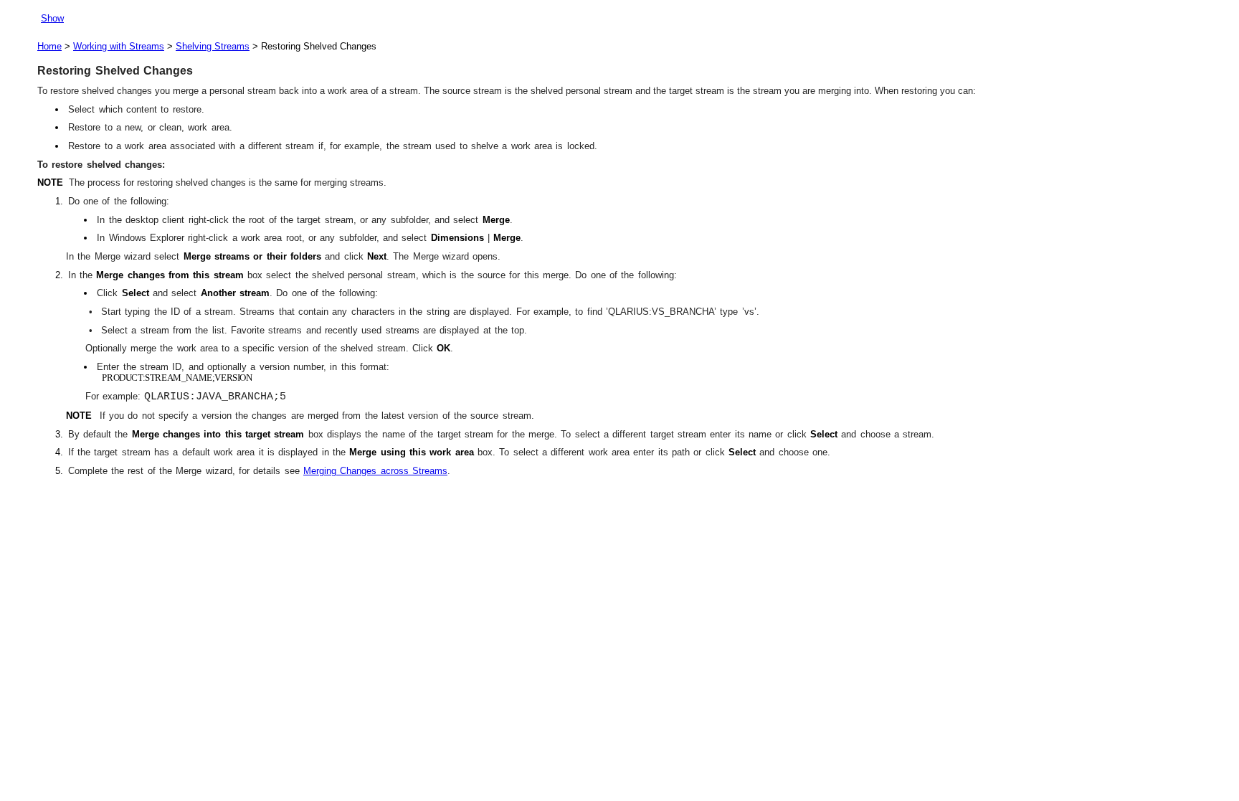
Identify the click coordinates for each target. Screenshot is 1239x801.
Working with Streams (118, 46)
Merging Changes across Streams (375, 470)
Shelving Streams (213, 46)
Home (49, 46)
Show (52, 18)
